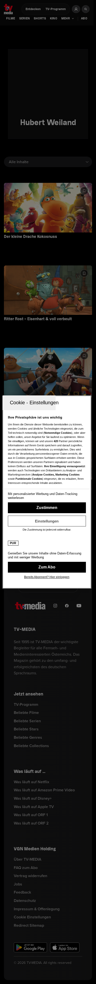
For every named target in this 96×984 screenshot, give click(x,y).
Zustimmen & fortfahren (47, 507)
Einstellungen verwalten (47, 521)
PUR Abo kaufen (47, 567)
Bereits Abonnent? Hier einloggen (46, 577)
